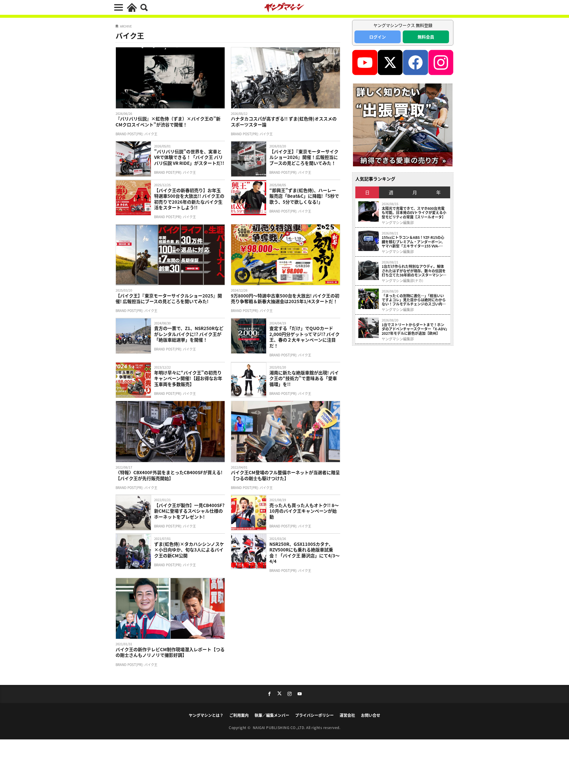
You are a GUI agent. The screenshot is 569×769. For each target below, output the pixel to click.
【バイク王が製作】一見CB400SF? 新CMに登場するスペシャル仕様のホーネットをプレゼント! (189, 511)
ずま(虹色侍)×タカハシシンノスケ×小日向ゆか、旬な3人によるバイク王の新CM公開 (189, 550)
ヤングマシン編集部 (398, 222)
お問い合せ (370, 715)
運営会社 (347, 715)
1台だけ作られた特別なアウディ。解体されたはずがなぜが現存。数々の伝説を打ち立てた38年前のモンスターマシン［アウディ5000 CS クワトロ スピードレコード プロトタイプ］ (414, 270)
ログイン (377, 37)
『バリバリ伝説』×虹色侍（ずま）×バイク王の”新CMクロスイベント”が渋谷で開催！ (168, 121)
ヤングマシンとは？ (206, 715)
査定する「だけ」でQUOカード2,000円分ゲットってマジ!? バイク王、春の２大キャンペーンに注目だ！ (304, 336)
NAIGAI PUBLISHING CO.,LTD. (279, 727)
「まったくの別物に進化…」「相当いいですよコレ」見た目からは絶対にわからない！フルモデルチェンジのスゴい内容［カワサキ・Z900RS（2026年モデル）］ (414, 300)
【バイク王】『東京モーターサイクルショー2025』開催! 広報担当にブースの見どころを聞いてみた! (169, 298)
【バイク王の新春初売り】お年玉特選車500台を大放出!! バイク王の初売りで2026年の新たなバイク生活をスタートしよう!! (189, 198)
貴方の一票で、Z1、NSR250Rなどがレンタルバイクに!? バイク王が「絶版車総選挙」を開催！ (188, 334)
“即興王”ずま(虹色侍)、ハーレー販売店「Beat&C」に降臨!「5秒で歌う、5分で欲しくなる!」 (304, 196)
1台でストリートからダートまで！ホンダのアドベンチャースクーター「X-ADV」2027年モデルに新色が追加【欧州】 (414, 329)
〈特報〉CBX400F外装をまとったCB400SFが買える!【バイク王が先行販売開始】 (169, 475)
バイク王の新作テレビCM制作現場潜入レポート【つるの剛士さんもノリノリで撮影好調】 (170, 652)
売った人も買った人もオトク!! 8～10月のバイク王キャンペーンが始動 (304, 511)
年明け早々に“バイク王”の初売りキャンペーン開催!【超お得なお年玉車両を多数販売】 (188, 378)
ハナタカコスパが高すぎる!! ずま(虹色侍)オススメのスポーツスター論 (284, 121)
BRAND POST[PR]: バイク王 (136, 133)
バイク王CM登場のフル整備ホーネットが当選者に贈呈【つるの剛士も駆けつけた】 (285, 475)
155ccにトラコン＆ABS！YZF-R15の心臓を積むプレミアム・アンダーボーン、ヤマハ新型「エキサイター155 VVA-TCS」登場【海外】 (413, 241)
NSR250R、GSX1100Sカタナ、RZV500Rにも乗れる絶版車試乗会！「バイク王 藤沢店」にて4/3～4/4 (304, 552)
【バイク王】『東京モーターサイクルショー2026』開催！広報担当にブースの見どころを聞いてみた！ (303, 157)
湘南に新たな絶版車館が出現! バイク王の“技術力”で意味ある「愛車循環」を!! (304, 378)
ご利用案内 (239, 715)
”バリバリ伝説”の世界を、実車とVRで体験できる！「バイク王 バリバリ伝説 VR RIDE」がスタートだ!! (189, 157)
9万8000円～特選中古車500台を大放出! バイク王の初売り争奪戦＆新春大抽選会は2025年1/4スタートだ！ (285, 298)
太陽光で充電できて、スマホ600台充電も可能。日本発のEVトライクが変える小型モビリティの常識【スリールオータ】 (414, 212)
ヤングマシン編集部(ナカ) (402, 280)
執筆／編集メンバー (272, 715)
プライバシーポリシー (314, 715)
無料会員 (426, 37)
